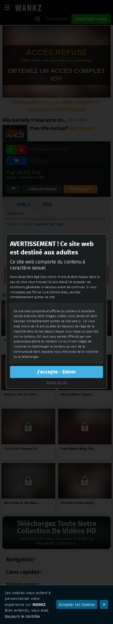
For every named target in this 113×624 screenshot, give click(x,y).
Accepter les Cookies (77, 604)
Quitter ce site (56, 382)
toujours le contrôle (22, 616)
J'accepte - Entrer (56, 371)
